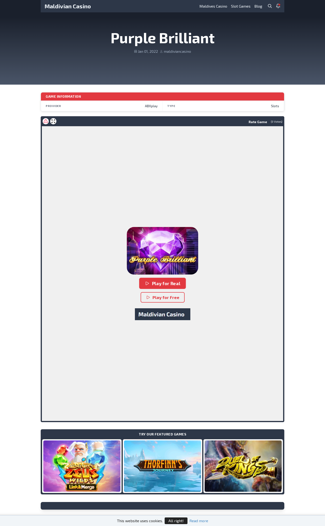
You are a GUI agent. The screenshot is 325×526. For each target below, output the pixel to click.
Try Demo (82, 466)
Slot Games (241, 6)
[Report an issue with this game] (46, 121)
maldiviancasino (177, 51)
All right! (176, 520)
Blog (258, 6)
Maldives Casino (213, 6)
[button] (162, 251)
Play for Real (166, 283)
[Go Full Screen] (53, 121)
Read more (198, 520)
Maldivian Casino (67, 6)
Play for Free (166, 297)
